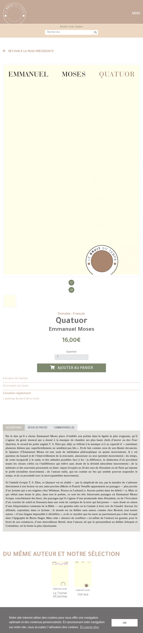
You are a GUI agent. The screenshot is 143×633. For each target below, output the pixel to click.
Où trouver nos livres (15, 386)
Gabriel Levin (60, 589)
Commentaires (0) (64, 427)
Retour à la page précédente (31, 51)
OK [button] (125, 622)
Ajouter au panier (75, 368)
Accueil (63, 26)
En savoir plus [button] (89, 627)
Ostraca (83, 595)
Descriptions (14, 427)
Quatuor (79, 26)
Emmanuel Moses (71, 330)
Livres (71, 26)
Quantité (71, 352)
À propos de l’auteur (15, 378)
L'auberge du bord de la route (21, 399)
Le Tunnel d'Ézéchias (60, 595)
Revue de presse (37, 427)
